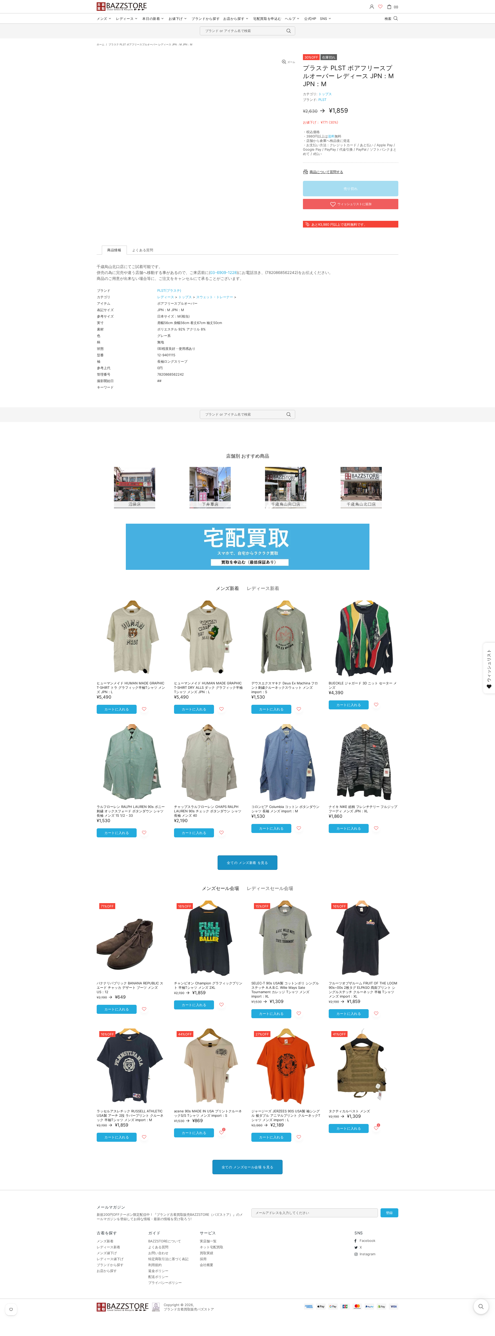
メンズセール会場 (220, 888)
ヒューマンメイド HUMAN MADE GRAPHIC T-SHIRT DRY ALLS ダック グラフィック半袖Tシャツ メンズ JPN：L (208, 687)
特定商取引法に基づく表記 (168, 1259)
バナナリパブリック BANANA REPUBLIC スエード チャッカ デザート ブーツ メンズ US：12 (130, 987)
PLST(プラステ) (169, 290)
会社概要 (206, 1265)
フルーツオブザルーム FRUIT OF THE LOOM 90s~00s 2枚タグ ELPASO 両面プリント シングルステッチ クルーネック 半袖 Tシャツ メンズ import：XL (363, 989)
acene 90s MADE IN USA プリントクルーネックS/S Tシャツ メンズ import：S (208, 1113)
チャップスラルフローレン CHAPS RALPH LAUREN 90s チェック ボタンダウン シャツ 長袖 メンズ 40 (207, 811)
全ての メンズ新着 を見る (247, 863)
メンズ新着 (227, 588)
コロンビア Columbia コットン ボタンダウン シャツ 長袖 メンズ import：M (285, 809)
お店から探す (107, 1271)
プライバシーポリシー (165, 1283)
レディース (165, 297)
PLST (322, 100)
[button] (481, 1306)
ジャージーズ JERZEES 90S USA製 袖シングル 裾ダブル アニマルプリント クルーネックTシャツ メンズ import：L (285, 1115)
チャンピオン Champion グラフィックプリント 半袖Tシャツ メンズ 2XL (208, 985)
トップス (325, 94)
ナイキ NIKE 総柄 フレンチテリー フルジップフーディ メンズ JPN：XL (363, 809)
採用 (203, 1259)
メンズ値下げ (107, 1253)
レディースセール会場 (270, 888)
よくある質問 (158, 1247)
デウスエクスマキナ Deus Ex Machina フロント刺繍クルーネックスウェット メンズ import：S (284, 687)
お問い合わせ (158, 1253)
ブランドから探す (110, 1265)
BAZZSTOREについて (164, 1241)
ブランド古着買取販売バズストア (122, 6)
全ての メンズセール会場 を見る (247, 1167)
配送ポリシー (158, 1277)
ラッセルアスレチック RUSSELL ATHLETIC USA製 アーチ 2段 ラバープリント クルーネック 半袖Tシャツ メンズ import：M (130, 1115)
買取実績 (206, 1253)
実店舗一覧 (208, 1241)
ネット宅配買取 (211, 1247)
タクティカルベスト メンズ (349, 1111)
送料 (331, 136)
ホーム (100, 44)
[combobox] (247, 30)
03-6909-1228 (223, 272)
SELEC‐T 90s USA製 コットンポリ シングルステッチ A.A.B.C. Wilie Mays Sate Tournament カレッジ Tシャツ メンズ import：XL (285, 989)
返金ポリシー (158, 1271)
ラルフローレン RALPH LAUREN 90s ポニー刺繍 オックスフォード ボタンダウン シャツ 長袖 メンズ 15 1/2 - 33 (131, 811)
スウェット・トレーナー (214, 297)
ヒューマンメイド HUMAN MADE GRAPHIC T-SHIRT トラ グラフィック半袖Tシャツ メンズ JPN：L (131, 687)
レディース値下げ (110, 1259)
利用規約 (155, 1265)
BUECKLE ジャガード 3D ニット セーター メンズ (363, 685)
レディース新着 (263, 588)
